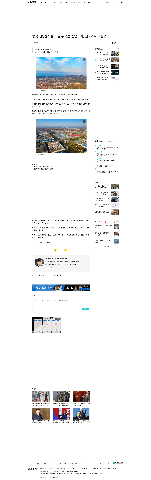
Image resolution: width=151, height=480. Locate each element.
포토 (84, 2)
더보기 (102, 247)
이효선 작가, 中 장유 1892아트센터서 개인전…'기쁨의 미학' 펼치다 (63, 262)
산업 (50, 2)
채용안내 (45, 463)
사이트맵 (99, 463)
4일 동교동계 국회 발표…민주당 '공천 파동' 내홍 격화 (40, 421)
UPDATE (115, 141)
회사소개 (29, 463)
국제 (79, 2)
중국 (41, 2)
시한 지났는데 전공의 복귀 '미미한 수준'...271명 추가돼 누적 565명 (40, 404)
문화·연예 (90, 2)
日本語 (111, 2)
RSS (106, 463)
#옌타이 (42, 243)
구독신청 (37, 463)
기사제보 (53, 463)
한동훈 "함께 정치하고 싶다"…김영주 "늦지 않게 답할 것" (81, 404)
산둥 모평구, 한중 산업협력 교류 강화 (44, 169)
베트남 (117, 221)
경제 (61, 2)
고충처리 (91, 463)
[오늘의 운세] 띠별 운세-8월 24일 (105, 166)
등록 (85, 309)
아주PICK (98, 182)
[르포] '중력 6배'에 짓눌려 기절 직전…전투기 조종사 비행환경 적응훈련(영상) (61, 404)
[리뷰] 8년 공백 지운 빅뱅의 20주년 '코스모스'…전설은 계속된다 (107, 155)
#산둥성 (35, 243)
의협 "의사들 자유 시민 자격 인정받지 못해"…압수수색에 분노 (81, 421)
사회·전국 (72, 2)
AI (45, 2)
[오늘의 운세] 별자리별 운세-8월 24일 (106, 161)
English (107, 2)
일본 (112, 221)
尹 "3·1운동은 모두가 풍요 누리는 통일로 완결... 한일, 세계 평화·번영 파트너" (61, 421)
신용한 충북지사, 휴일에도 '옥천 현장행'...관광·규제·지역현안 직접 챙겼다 (107, 172)
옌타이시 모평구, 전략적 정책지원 (43, 166)
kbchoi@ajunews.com (61, 258)
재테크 (55, 2)
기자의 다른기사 (50, 268)
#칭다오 (48, 243)
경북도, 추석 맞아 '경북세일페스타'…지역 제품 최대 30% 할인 (107, 148)
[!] (118, 49)
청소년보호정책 (73, 463)
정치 (66, 2)
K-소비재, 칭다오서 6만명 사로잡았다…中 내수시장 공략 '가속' (62, 264)
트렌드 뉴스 (98, 49)
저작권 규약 (83, 463)
